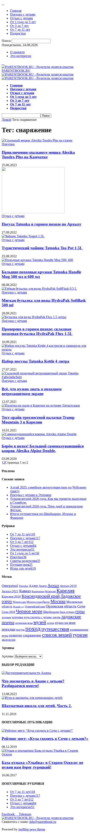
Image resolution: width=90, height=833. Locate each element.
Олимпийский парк (35, 606)
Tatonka (23, 586)
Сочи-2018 (8, 612)
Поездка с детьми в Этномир (30, 495)
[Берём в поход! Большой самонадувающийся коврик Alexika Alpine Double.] (39, 434)
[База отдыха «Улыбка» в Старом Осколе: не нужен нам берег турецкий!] (45, 754)
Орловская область (61, 606)
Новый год (18, 607)
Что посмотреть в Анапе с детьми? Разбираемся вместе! (33, 683)
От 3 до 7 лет (19, 26)
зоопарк (6, 617)
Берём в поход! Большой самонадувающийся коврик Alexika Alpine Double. (43, 448)
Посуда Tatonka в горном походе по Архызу (41, 224)
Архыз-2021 (10, 591)
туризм (80, 635)
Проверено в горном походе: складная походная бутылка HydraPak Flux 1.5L (37, 331)
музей (39, 622)
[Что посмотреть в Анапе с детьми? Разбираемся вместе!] (26, 673)
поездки (8, 629)
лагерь (56, 617)
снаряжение (32, 635)
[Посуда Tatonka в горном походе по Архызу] (33, 212)
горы (80, 611)
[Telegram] (3, 3)
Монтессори (19, 602)
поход (33, 628)
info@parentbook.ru (42, 822)
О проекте (17, 52)
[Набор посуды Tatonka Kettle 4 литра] (45, 349)
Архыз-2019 (68, 585)
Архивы (7, 656)
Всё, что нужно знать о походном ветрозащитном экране (32, 391)
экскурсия (8, 639)
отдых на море (65, 623)
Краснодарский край (41, 596)
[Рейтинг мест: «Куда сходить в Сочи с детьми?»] (37, 730)
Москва (58, 601)
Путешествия (21, 564)
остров (50, 623)
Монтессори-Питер (38, 602)
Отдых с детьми (21, 18)
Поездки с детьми (22, 14)
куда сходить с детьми (38, 617)
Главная (15, 10)
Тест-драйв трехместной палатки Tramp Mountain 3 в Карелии (38, 419)
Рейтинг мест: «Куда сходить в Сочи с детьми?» (45, 738)
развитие (15, 635)
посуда (20, 629)
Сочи (81, 606)
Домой (6, 119)
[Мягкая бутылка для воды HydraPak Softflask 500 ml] (39, 288)
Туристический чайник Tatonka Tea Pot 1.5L (42, 248)
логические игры (24, 623)
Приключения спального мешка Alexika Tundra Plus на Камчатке (38, 154)
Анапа (43, 585)
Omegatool (10, 586)
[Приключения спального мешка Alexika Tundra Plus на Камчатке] (37, 140)
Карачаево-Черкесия (44, 591)
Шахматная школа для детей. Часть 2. (37, 706)
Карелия (66, 590)
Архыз (53, 585)
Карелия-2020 (11, 596)
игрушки (17, 617)
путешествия (55, 629)
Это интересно (20, 56)
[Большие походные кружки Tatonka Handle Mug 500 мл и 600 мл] (37, 260)
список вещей (57, 635)
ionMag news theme (31, 829)
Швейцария (51, 612)
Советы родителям (25, 561)
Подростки (18, 33)
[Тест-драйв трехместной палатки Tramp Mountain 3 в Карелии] (41, 405)
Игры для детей (23, 568)
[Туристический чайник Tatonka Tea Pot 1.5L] (23, 236)
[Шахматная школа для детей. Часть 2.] (32, 698)
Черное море (29, 611)
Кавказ (25, 591)
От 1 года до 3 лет (23, 22)
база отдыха (67, 612)
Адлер (33, 585)
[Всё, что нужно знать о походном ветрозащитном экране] (45, 377)
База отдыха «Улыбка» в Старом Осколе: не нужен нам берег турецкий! (42, 764)
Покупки (8, 144)
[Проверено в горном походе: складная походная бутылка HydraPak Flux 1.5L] (34, 317)
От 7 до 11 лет (20, 29)
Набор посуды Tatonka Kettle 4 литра (35, 361)
